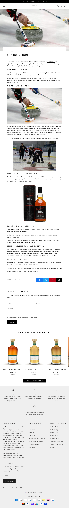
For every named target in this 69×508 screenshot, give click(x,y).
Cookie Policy (54, 430)
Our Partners (32, 447)
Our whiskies (32, 430)
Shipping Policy (54, 438)
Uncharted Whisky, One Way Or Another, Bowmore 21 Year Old (56, 371)
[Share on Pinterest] (52, 280)
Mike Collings (51, 62)
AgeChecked (54, 427)
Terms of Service (55, 295)
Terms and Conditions (56, 441)
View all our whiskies (34, 380)
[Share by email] (59, 280)
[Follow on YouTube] (21, 487)
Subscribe (9, 481)
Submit (12, 322)
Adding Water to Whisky (36, 441)
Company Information (56, 444)
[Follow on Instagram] (12, 487)
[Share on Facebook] (39, 280)
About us (31, 432)
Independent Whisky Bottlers (37, 438)
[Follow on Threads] (17, 487)
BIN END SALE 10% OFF (34, 1)
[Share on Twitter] (46, 280)
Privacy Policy (42, 295)
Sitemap (52, 447)
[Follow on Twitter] (8, 487)
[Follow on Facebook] (3, 487)
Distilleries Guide (34, 444)
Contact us (32, 435)
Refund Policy (54, 435)
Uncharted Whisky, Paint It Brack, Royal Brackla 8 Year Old (12, 371)
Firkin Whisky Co (33, 271)
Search (31, 427)
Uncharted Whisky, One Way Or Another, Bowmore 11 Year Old (34, 371)
